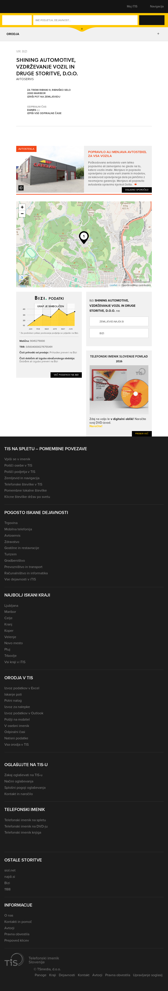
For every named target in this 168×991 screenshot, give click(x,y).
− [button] (22, 213)
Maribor (10, 611)
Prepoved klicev (16, 940)
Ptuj (7, 649)
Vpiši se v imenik (17, 459)
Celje (8, 617)
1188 (7, 889)
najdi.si (9, 876)
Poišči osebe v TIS (18, 465)
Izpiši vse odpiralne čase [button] (44, 113)
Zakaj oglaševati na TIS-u (23, 774)
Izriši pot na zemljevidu (43, 97)
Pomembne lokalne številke (25, 490)
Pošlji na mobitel (17, 719)
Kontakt (83, 975)
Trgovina (11, 522)
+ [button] (22, 207)
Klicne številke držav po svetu (27, 496)
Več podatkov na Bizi (66, 374)
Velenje (10, 636)
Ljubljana (11, 605)
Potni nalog (13, 700)
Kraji (52, 975)
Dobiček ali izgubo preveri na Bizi (38, 361)
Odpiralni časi (14, 731)
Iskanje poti (13, 694)
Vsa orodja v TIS (16, 744)
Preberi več (142, 433)
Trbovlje (10, 655)
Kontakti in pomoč (18, 921)
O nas (8, 915)
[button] (12, 6)
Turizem (10, 554)
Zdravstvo (11, 541)
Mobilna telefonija (18, 529)
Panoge (40, 975)
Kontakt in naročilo (18, 793)
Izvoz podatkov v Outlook (23, 713)
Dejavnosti (67, 975)
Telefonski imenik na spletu (25, 819)
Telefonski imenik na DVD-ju (26, 826)
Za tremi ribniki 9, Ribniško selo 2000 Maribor (49, 91)
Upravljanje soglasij (148, 975)
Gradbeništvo (14, 560)
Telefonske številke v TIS (23, 484)
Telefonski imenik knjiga (22, 832)
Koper (8, 630)
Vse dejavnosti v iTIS (20, 579)
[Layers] (23, 280)
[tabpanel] (84, 169)
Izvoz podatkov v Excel (21, 688)
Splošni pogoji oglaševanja (25, 787)
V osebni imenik (16, 725)
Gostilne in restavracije (21, 547)
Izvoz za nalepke (17, 706)
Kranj (8, 624)
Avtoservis (12, 535)
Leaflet (113, 285)
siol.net (10, 870)
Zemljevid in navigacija (21, 477)
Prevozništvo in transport (23, 566)
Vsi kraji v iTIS (14, 661)
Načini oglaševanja (18, 781)
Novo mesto (13, 642)
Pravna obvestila (16, 934)
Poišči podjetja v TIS (19, 471)
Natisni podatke (16, 738)
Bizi (102, 333)
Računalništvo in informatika (26, 573)
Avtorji (9, 927)
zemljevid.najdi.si (112, 322)
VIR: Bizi (21, 51)
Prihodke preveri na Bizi (63, 352)
